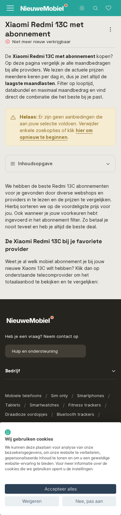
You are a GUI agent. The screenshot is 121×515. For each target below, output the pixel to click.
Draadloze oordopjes (26, 414)
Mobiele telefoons (23, 395)
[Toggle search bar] (95, 8)
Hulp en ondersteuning (35, 351)
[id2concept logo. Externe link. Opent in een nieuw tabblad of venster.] (8, 432)
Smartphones (90, 395)
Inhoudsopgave (35, 163)
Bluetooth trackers (75, 414)
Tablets (12, 404)
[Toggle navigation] (9, 8)
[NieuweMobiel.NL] (38, 8)
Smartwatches (44, 404)
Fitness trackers (84, 404)
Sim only (59, 395)
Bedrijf (12, 371)
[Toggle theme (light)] (82, 8)
